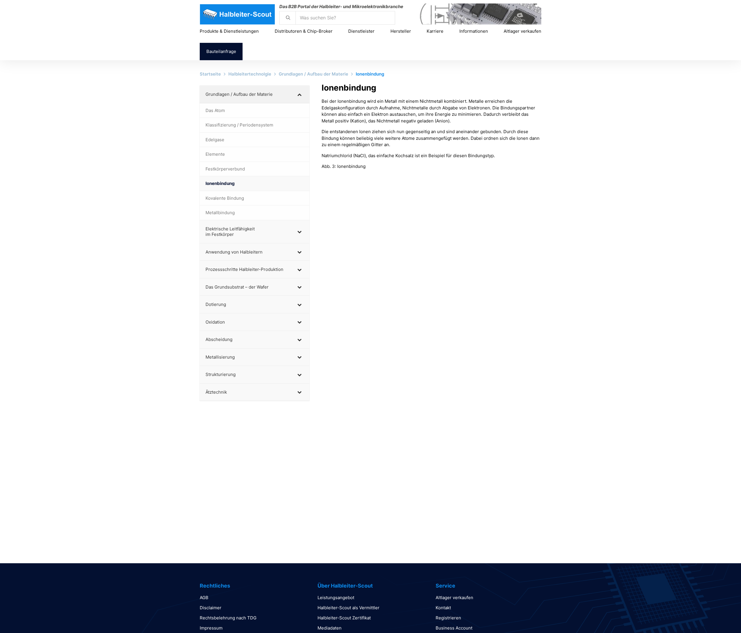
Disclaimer (210, 607)
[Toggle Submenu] (299, 94)
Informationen (473, 31)
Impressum (211, 628)
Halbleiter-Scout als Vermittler (348, 607)
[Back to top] (720, 615)
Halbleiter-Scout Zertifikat (344, 618)
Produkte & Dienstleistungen (229, 31)
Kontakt (443, 607)
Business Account (454, 628)
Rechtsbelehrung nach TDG (228, 618)
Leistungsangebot (336, 597)
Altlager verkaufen (522, 31)
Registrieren (448, 618)
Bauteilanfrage (221, 51)
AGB (204, 597)
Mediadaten (330, 628)
